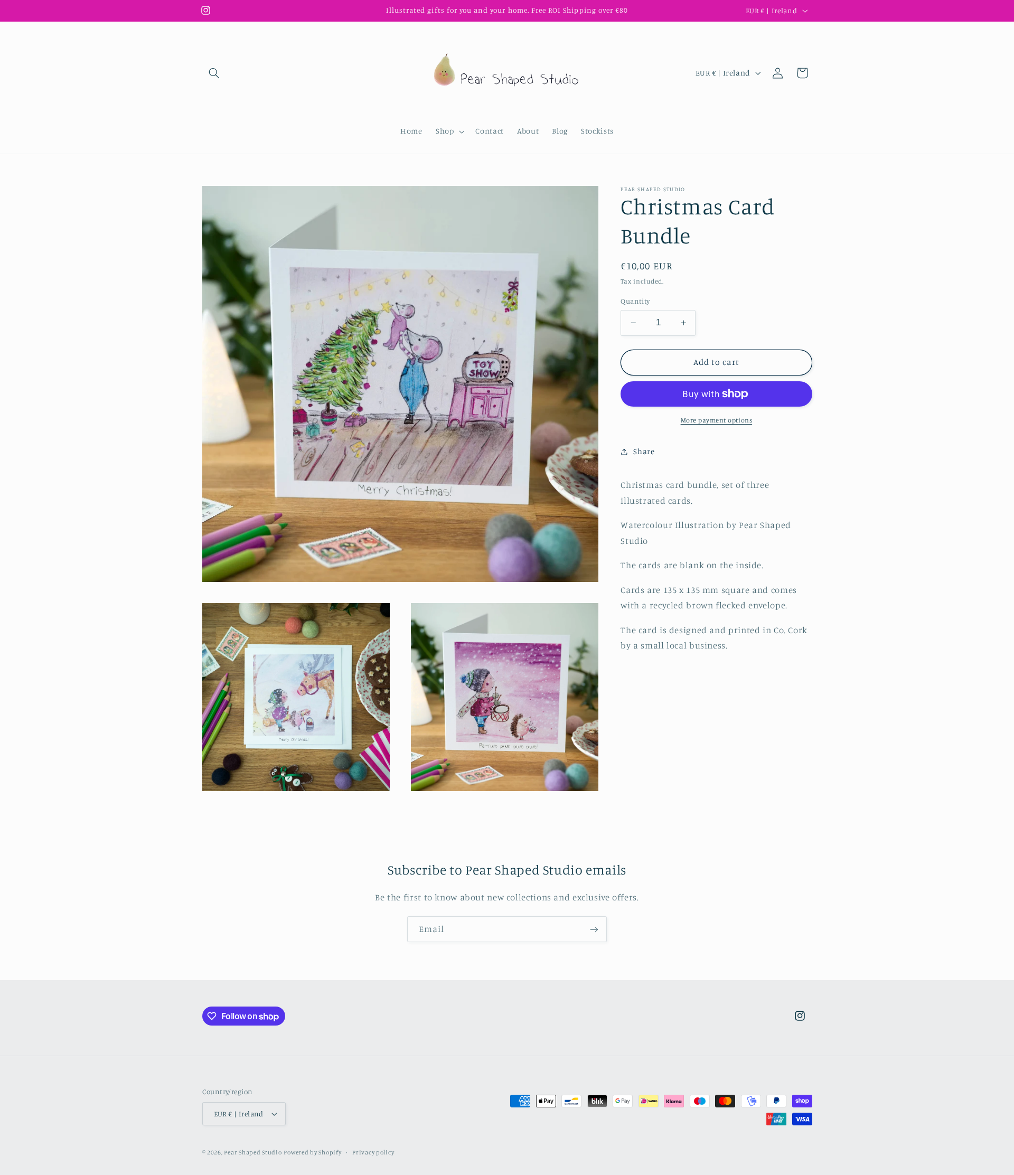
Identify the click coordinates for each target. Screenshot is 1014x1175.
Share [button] (643, 451)
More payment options (717, 420)
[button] (214, 73)
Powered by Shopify (312, 1152)
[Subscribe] (594, 929)
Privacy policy (373, 1152)
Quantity (635, 301)
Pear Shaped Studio (252, 1152)
